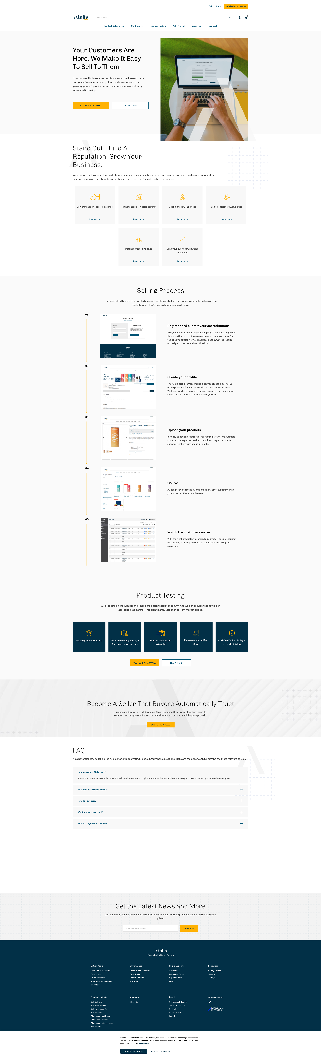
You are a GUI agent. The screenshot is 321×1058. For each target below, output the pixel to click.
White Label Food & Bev (100, 1016)
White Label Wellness (99, 1020)
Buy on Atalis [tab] (136, 966)
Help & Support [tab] (176, 966)
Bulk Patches (96, 1013)
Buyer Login (135, 974)
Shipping (211, 974)
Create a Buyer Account (140, 971)
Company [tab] (134, 997)
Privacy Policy (175, 1013)
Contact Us (173, 971)
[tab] (160, 775)
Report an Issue (175, 978)
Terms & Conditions (177, 1005)
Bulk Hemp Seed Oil (99, 1009)
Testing (211, 978)
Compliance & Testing (178, 1002)
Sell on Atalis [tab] (97, 966)
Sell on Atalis (215, 6)
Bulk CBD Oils (96, 1002)
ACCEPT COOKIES (134, 1051)
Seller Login (96, 974)
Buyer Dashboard (137, 978)
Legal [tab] (172, 997)
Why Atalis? (95, 985)
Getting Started (214, 971)
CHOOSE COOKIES (160, 1051)
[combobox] (164, 17)
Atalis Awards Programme (101, 981)
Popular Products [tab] (99, 997)
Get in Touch (130, 105)
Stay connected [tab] (215, 997)
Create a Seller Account (100, 971)
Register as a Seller (91, 105)
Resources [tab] (213, 966)
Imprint (172, 1016)
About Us (134, 1002)
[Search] (230, 17)
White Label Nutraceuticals (102, 1023)
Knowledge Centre (176, 974)
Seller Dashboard (98, 978)
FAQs (171, 981)
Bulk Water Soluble (98, 1005)
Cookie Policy (174, 1009)
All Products (96, 1027)
